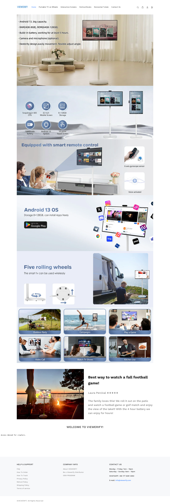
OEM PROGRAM (69, 475)
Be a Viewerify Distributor (73, 472)
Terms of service (23, 488)
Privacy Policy (22, 479)
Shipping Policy (23, 485)
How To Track (22, 475)
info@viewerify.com (123, 480)
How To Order (22, 472)
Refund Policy (22, 482)
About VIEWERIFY (70, 469)
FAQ (18, 469)
